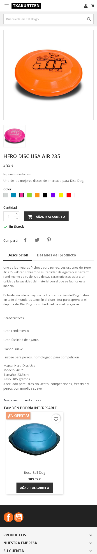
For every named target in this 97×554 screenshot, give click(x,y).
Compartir (25, 239)
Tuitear (37, 239)
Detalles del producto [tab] (56, 255)
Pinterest (48, 239)
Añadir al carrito (46, 217)
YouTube (18, 517)
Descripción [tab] (17, 255)
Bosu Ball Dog (34, 472)
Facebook (8, 517)
